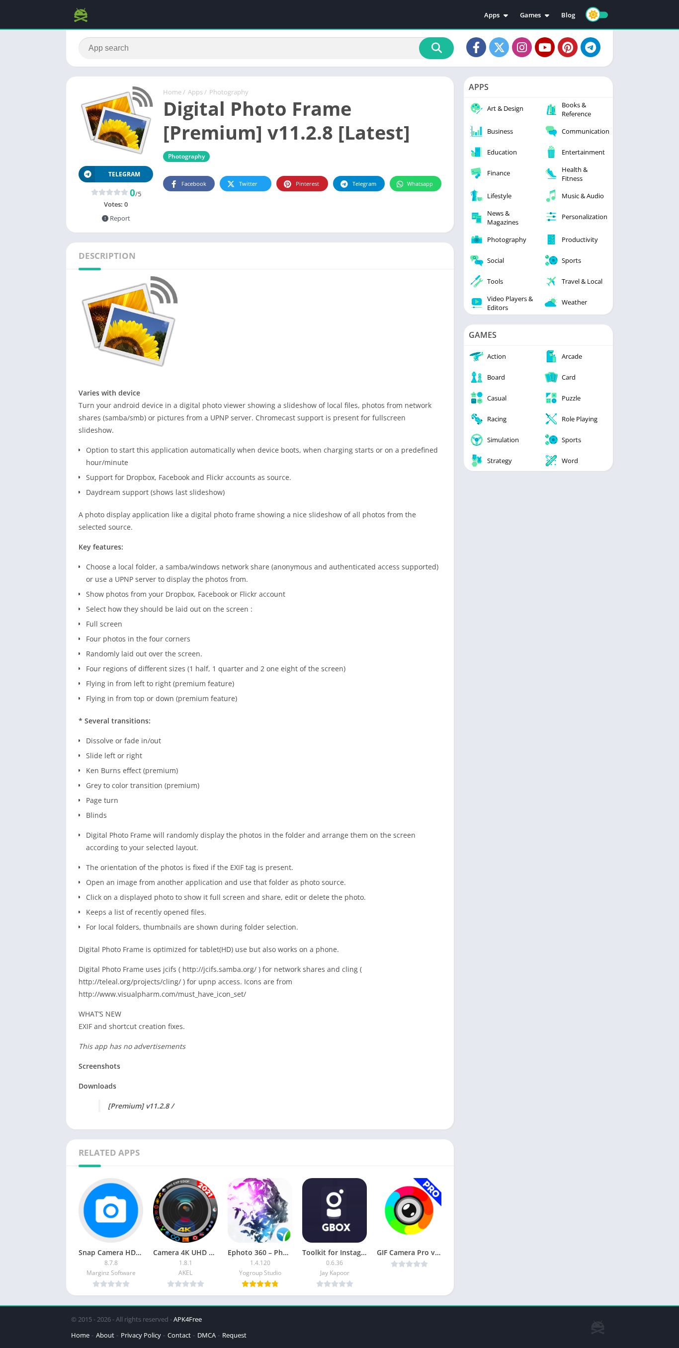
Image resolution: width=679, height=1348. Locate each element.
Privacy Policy (141, 1335)
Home (172, 91)
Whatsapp (420, 183)
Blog (568, 14)
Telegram (364, 183)
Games (530, 14)
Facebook (193, 183)
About (105, 1335)
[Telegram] (590, 47)
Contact (179, 1335)
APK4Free (187, 1319)
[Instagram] (522, 47)
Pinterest (307, 183)
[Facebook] (476, 47)
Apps (492, 14)
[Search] (436, 48)
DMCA (206, 1335)
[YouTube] (545, 47)
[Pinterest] (568, 47)
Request (234, 1335)
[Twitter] (499, 47)
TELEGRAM (124, 174)
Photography (229, 91)
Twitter (248, 183)
